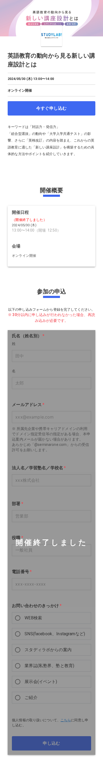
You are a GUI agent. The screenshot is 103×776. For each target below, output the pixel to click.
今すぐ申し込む (51, 108)
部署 (17, 503)
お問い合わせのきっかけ (37, 605)
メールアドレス (28, 404)
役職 (17, 537)
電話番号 (22, 571)
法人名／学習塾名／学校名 (39, 467)
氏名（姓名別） (28, 335)
